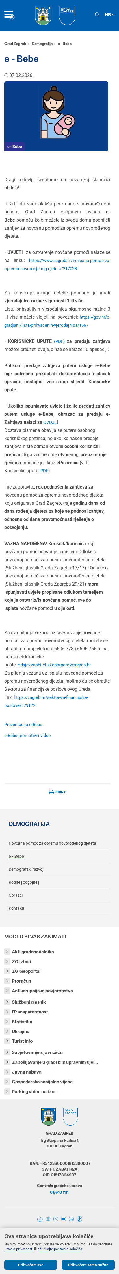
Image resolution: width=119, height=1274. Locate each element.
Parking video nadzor (34, 1091)
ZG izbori (21, 961)
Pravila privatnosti (18, 1249)
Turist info (22, 1041)
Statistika (22, 1021)
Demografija (42, 44)
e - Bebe (14, 146)
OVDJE (50, 422)
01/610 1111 (59, 1192)
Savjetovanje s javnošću (37, 1052)
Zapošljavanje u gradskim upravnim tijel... (55, 1062)
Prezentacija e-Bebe (23, 724)
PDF (59, 341)
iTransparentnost (30, 1011)
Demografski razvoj (26, 869)
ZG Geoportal (26, 971)
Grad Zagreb (15, 44)
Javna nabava (27, 1071)
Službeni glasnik (29, 1002)
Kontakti (16, 908)
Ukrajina (20, 1031)
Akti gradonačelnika (33, 951)
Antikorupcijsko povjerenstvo (42, 990)
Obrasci (16, 895)
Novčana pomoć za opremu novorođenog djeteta (52, 843)
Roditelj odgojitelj (24, 882)
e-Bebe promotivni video (27, 735)
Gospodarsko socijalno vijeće (42, 1081)
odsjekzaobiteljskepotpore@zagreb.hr (54, 665)
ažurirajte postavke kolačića (60, 1249)
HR (108, 14)
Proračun (21, 980)
